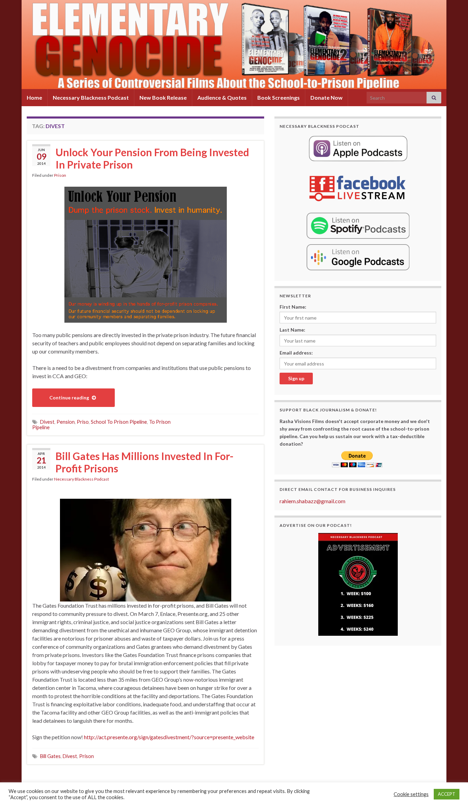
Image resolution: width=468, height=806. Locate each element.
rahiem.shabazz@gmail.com (312, 501)
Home (34, 97)
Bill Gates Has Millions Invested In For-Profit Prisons (145, 462)
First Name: (293, 307)
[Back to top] (452, 790)
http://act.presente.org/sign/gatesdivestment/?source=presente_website (169, 737)
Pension (66, 422)
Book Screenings (278, 97)
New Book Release (163, 97)
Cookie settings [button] (411, 794)
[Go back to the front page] (234, 44)
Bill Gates (50, 756)
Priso (83, 422)
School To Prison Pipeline (119, 422)
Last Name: (292, 330)
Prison (60, 175)
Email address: (296, 353)
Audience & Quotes (222, 97)
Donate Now (326, 97)
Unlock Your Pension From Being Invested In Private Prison (152, 158)
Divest (47, 422)
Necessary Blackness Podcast (91, 97)
